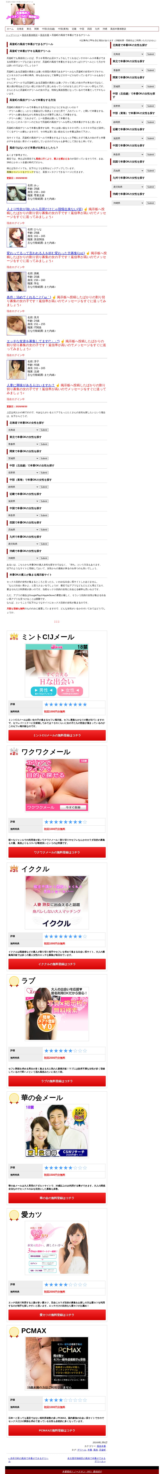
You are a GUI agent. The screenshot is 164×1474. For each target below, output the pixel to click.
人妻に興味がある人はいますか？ (31, 385)
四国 (89, 29)
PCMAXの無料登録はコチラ (57, 1430)
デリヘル (81, 1450)
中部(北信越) (48, 29)
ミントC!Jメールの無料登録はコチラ (57, 735)
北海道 (20, 29)
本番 (90, 1450)
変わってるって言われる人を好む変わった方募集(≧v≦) (46, 253)
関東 (36, 29)
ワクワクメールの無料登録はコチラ (57, 852)
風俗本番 (101, 1446)
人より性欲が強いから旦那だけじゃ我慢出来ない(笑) (45, 209)
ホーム (10, 29)
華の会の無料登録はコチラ (57, 1198)
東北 (29, 29)
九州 (97, 29)
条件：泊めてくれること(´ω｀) (29, 297)
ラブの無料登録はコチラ (57, 1081)
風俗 (95, 1450)
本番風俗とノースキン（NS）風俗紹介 (82, 1471)
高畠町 (102, 1450)
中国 (82, 29)
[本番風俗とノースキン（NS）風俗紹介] (23, 14)
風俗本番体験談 (118, 29)
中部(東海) (63, 29)
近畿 (74, 29)
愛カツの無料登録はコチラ (57, 1314)
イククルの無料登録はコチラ (57, 964)
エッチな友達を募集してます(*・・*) (33, 341)
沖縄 (105, 29)
